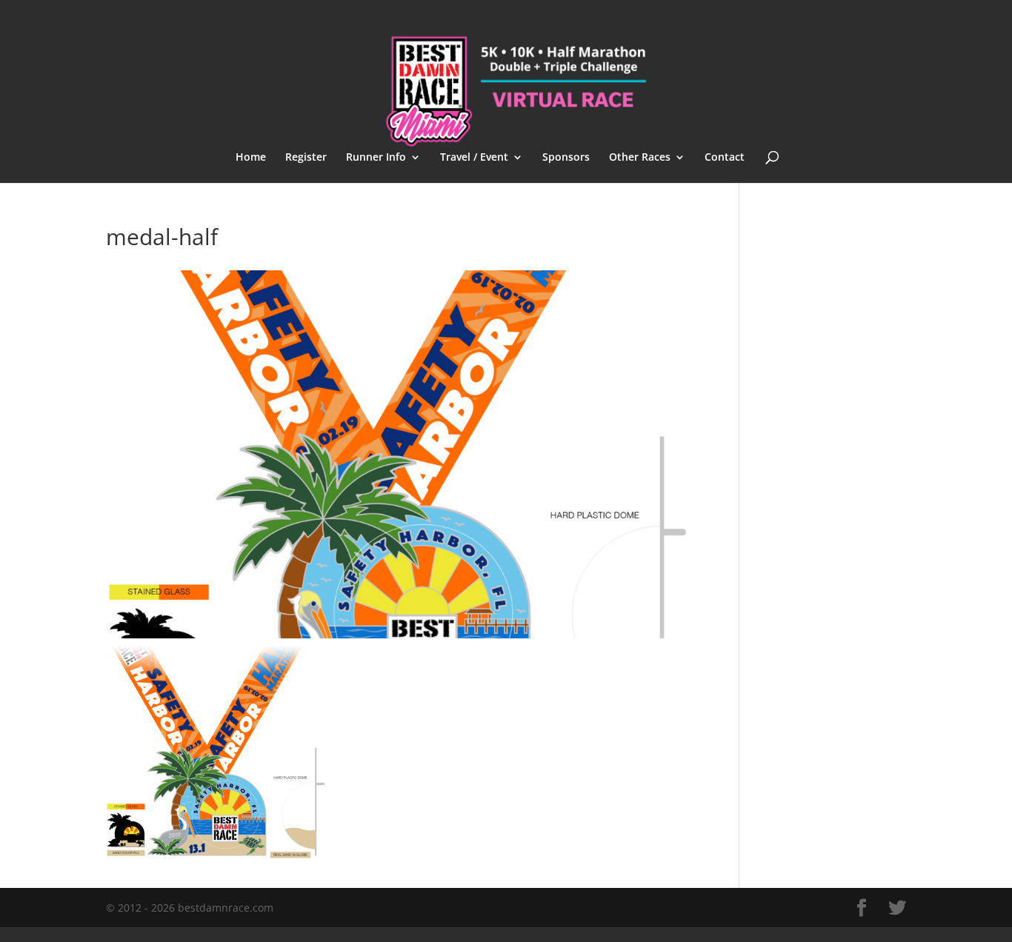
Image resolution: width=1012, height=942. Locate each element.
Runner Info (376, 158)
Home (251, 158)
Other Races (639, 158)
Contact (725, 158)
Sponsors (566, 158)
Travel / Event (474, 158)
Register (306, 158)
